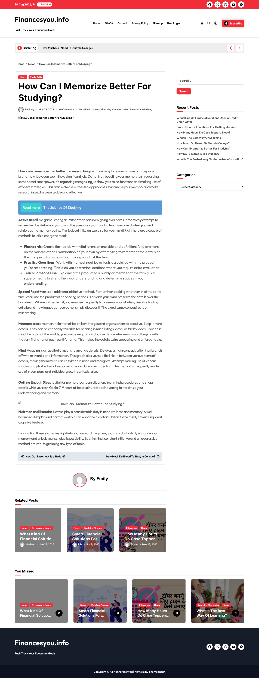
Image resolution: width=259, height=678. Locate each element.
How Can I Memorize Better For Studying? (204, 148)
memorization (121, 109)
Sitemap (158, 23)
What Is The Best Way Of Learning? (200, 137)
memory (136, 109)
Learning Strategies (208, 605)
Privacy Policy (140, 23)
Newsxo (140, 671)
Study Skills (36, 77)
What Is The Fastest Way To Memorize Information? (210, 159)
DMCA (109, 23)
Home (96, 23)
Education (131, 528)
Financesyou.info (42, 19)
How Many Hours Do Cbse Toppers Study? (141, 539)
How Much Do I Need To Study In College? (203, 143)
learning (106, 109)
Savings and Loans (41, 528)
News (23, 77)
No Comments (66, 109)
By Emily (29, 109)
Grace (134, 544)
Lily (80, 544)
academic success (90, 109)
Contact (122, 23)
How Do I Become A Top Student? (198, 153)
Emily (102, 478)
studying (147, 109)
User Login (173, 23)
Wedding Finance (93, 528)
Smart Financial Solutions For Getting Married (87, 539)
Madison (30, 544)
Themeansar (157, 671)
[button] (239, 48)
